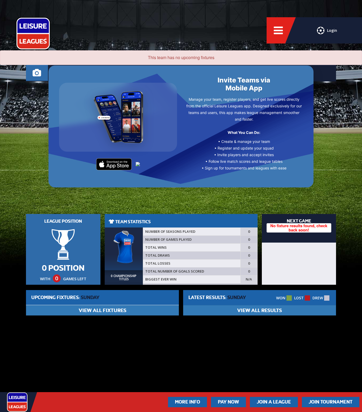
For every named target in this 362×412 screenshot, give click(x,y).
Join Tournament (330, 402)
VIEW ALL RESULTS (259, 310)
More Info (187, 402)
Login (332, 30)
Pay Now (228, 402)
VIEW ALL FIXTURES (102, 310)
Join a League (274, 402)
